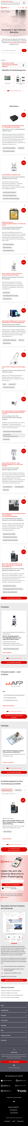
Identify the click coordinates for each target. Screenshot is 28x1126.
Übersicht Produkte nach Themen (9, 993)
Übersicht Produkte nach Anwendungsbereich (12, 995)
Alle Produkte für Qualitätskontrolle (14, 849)
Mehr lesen (4, 897)
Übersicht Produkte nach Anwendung (10, 997)
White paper (4, 1020)
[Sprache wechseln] (23, 8)
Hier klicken (14, 888)
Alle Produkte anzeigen (14, 662)
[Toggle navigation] (26, 8)
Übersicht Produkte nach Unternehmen (10, 990)
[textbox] (14, 793)
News (2, 1005)
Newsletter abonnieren (12, 884)
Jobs (2, 1030)
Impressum (7, 1121)
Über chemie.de (14, 1112)
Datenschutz (20, 1121)
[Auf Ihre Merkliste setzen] (24, 110)
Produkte (3, 1015)
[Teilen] (21, 8)
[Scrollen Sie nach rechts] (25, 790)
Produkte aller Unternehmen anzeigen (14, 716)
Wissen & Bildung (5, 1035)
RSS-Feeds (3, 1040)
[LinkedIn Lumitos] (14, 1101)
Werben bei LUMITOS (13, 1107)
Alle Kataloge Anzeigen (14, 772)
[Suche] (18, 8)
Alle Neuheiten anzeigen (14, 598)
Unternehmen (4, 1010)
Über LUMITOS (13, 1110)
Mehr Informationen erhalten (14, 980)
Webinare (3, 1025)
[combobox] (14, 793)
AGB (14, 1121)
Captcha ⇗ (20, 890)
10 (21, 658)
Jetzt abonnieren (14, 1062)
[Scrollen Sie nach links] (23, 790)
